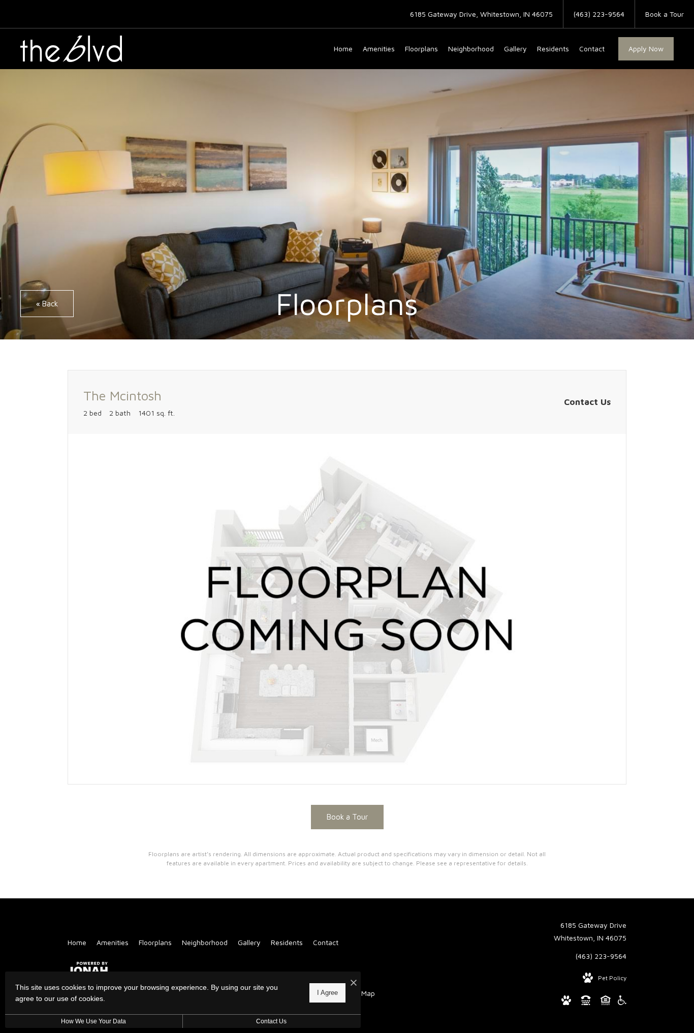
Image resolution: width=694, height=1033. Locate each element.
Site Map (361, 993)
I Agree (327, 992)
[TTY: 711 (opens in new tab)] (585, 1002)
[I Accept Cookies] (354, 983)
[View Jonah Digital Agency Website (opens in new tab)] (88, 970)
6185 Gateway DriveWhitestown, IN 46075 (590, 931)
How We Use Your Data (93, 1021)
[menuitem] (343, 48)
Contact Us (271, 1021)
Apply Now (646, 48)
